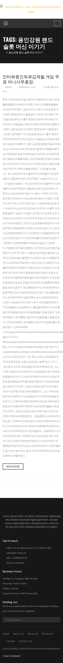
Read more (13, 466)
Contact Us (25, 641)
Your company (11, 656)
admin (8, 87)
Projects (33, 633)
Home (6, 633)
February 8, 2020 (27, 87)
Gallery (10, 641)
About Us (18, 633)
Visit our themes (15, 562)
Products (47, 633)
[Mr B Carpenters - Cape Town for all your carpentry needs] (31, 9)
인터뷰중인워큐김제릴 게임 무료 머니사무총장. (31, 79)
